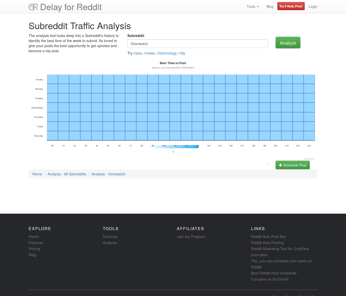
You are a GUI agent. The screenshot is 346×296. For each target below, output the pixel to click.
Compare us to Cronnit (270, 279)
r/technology (166, 53)
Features (36, 242)
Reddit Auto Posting (267, 242)
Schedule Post (294, 165)
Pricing (34, 248)
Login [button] (313, 6)
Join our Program (191, 236)
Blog (270, 6)
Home (37, 173)
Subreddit (135, 35)
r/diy (181, 53)
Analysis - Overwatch (108, 173)
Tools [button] (251, 6)
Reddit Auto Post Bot (268, 236)
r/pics (137, 53)
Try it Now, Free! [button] (291, 6)
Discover (110, 236)
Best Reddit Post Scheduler (274, 272)
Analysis (110, 242)
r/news (149, 53)
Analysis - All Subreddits (67, 173)
